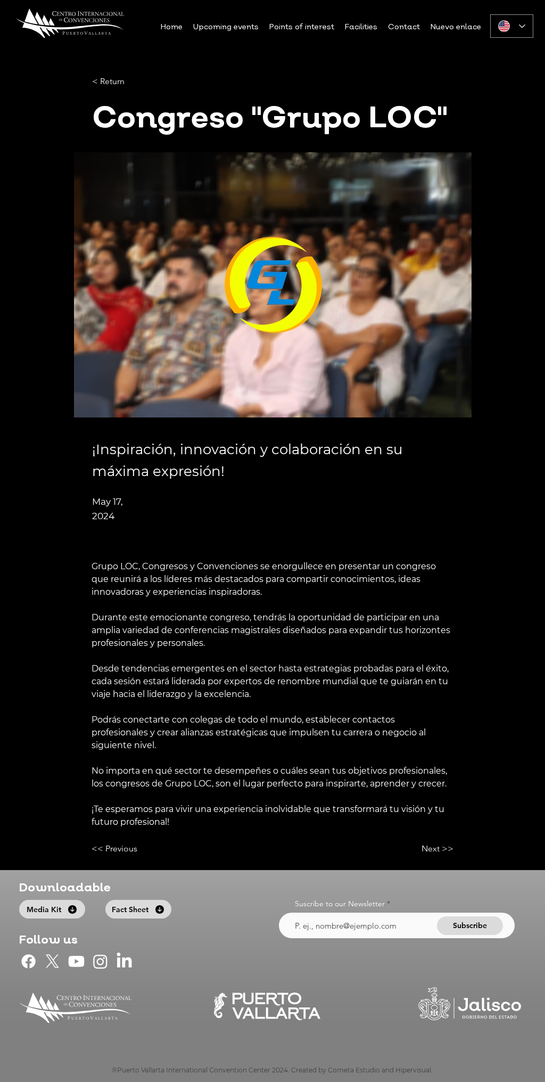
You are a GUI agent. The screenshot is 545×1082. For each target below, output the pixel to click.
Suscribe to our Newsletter (340, 903)
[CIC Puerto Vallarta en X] (52, 961)
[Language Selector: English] (511, 26)
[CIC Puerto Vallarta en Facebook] (28, 961)
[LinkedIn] (124, 961)
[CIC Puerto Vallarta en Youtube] (76, 961)
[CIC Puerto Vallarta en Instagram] (100, 961)
